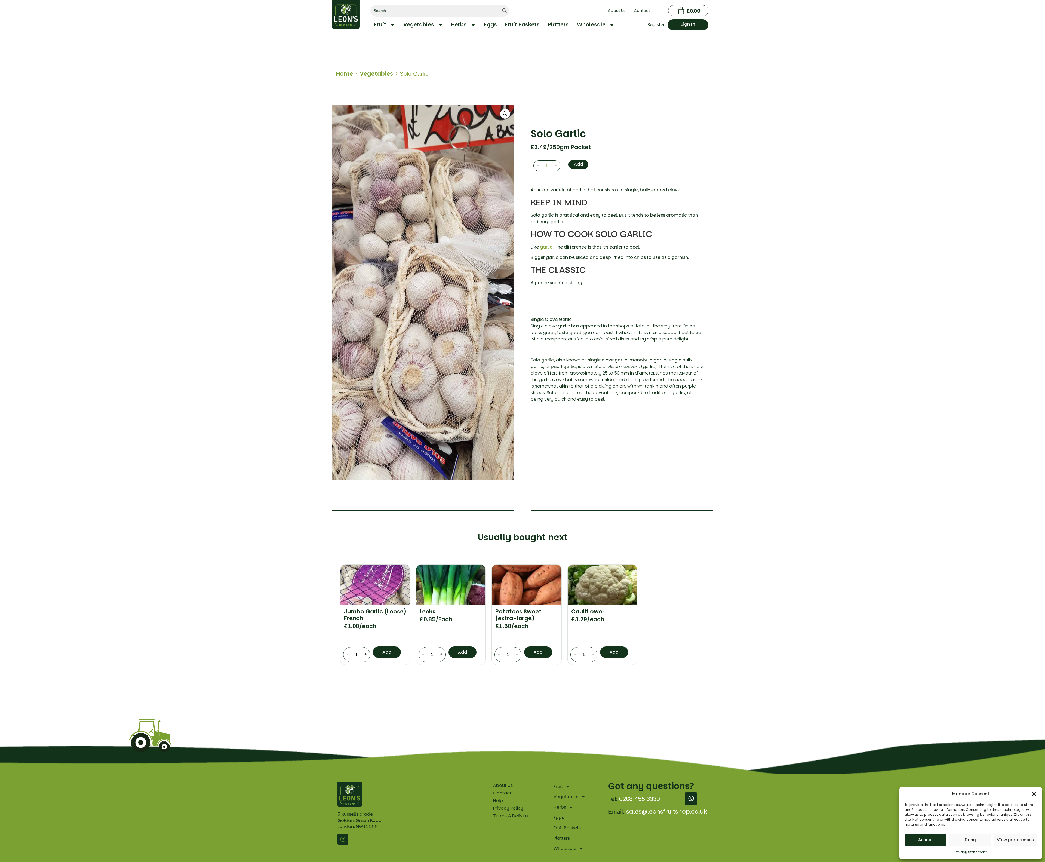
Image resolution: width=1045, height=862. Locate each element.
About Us (617, 10)
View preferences (1015, 840)
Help (498, 800)
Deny (970, 840)
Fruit (380, 24)
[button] (1034, 794)
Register (656, 25)
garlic (546, 247)
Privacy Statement (971, 852)
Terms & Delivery (511, 816)
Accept (925, 840)
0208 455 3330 (639, 799)
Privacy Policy (508, 808)
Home (344, 74)
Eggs (490, 24)
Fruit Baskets (522, 24)
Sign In (688, 24)
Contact (642, 10)
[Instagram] (342, 839)
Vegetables (418, 24)
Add (578, 164)
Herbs (459, 24)
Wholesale (591, 24)
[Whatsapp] (691, 798)
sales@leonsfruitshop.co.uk (666, 811)
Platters (558, 24)
